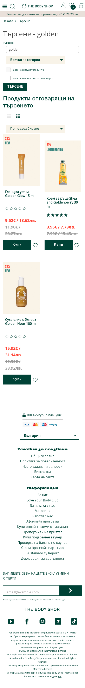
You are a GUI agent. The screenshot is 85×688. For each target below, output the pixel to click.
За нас (43, 495)
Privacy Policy (42, 600)
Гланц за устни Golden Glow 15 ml (19, 193)
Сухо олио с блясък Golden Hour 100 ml (21, 321)
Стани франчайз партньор (42, 547)
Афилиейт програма (42, 521)
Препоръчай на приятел (42, 532)
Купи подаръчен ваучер (42, 537)
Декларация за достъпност (42, 558)
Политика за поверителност (42, 461)
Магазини (43, 510)
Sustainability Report (42, 553)
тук (59, 676)
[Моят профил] (63, 7)
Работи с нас (42, 516)
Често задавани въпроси (42, 466)
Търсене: (8, 42)
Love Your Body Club (43, 500)
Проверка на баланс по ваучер (42, 542)
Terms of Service (55, 600)
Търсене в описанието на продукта (32, 78)
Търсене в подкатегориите (27, 69)
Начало (8, 21)
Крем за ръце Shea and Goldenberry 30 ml (62, 202)
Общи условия (42, 456)
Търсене (24, 21)
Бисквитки (42, 471)
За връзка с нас (42, 505)
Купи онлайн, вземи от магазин (42, 526)
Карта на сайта (42, 477)
